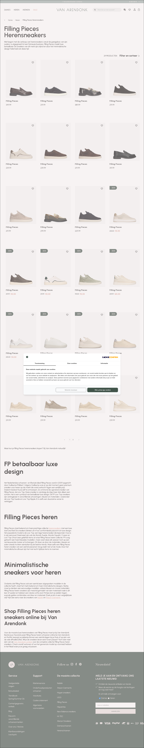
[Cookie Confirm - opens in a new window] (110, 357)
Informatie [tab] (104, 363)
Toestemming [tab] (39, 363)
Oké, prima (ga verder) (103, 390)
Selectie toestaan (71, 390)
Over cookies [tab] (72, 363)
